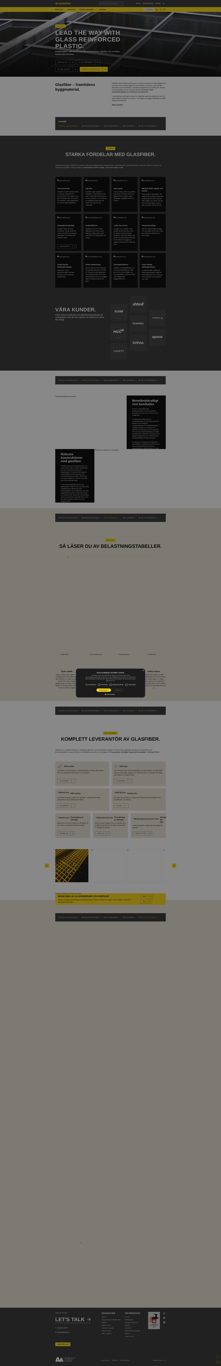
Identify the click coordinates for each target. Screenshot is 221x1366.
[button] (110, 694)
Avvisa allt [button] (118, 690)
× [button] (143, 670)
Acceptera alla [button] (103, 690)
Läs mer (113, 680)
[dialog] (110, 683)
